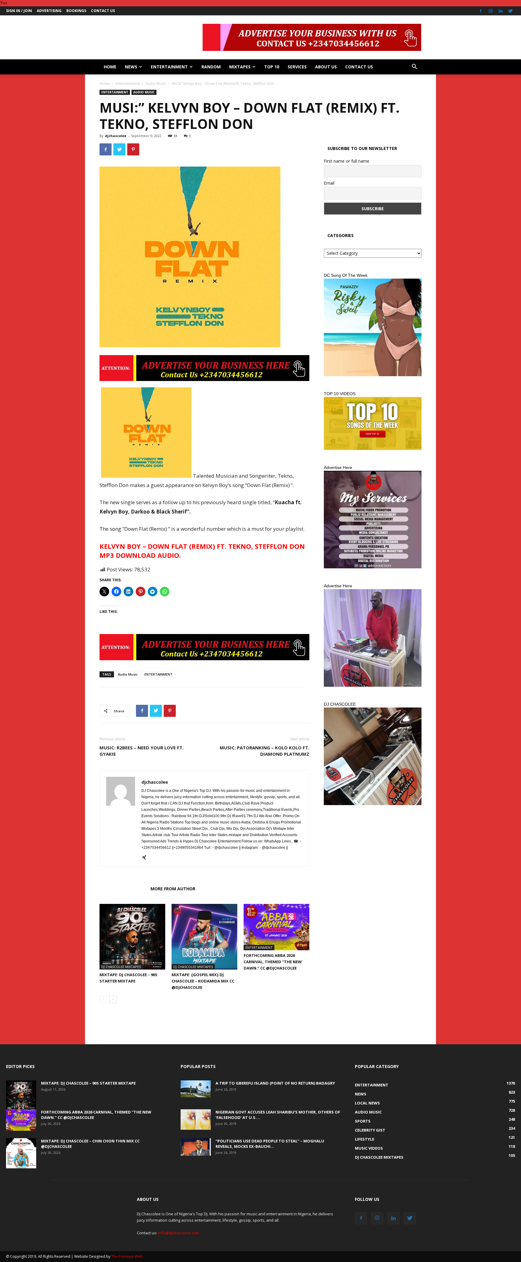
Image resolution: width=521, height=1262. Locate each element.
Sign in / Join (19, 10)
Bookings (76, 10)
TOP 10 (271, 67)
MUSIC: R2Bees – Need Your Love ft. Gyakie (141, 751)
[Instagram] (490, 10)
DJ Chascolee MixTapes (121, 966)
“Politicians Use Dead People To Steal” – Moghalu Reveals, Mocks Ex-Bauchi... (270, 1143)
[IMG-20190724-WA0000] (204, 368)
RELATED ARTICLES (123, 889)
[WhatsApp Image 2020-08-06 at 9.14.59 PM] (373, 423)
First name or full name (346, 161)
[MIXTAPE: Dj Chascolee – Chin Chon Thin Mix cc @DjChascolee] (21, 1153)
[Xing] (146, 857)
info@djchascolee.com (178, 1232)
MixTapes (240, 67)
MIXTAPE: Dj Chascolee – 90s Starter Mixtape (88, 1083)
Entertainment (169, 67)
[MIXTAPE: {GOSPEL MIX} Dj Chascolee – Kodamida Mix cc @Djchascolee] (204, 937)
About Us (326, 67)
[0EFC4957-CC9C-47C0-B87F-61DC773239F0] (373, 327)
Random (211, 67)
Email (329, 183)
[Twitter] (510, 10)
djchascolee (115, 135)
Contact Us (103, 10)
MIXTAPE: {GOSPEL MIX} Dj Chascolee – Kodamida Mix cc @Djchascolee (203, 981)
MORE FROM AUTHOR (172, 889)
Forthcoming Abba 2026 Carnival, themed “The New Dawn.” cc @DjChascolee (273, 962)
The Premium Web (127, 1256)
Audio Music (155, 83)
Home (110, 67)
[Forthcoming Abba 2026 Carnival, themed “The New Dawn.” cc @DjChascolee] (276, 927)
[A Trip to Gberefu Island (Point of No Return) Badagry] (196, 1088)
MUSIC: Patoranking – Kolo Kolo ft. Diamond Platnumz (264, 751)
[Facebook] (480, 10)
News (131, 67)
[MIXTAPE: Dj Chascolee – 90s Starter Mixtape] (132, 937)
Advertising (49, 10)
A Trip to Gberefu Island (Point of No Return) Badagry (275, 1083)
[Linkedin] (500, 10)
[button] (414, 67)
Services (297, 67)
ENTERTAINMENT (158, 674)
